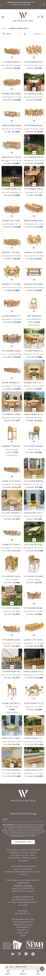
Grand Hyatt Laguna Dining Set (12, 738)
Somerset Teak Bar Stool (12, 446)
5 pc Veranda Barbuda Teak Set (34, 94)
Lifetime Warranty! (23, 922)
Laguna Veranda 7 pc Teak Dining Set (12, 316)
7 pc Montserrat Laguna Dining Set (34, 351)
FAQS (23, 935)
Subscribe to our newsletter (19, 2)
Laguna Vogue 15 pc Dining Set (34, 770)
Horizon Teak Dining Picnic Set (34, 284)
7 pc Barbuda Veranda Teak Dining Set (12, 414)
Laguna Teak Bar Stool (12, 703)
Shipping (23, 911)
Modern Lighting (23, 886)
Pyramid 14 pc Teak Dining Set (12, 221)
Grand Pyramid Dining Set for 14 (34, 221)
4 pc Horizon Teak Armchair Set (12, 576)
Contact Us (23, 930)
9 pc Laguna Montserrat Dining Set (34, 481)
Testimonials (23, 927)
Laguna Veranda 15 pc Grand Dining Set (12, 383)
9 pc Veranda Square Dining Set (12, 351)
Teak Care (23, 933)
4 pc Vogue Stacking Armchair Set (34, 576)
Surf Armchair (34, 316)
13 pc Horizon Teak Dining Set (34, 545)
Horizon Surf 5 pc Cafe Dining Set (34, 513)
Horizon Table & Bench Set (12, 126)
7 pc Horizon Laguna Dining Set (12, 640)
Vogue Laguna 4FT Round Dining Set (34, 414)
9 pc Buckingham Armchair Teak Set (34, 126)
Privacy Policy (31, 835)
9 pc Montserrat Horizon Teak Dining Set (12, 189)
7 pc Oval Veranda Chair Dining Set (12, 513)
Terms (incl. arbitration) (17, 835)
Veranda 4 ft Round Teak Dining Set (34, 252)
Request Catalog (23, 925)
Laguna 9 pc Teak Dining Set (12, 545)
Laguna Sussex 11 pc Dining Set (34, 738)
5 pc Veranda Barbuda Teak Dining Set (34, 608)
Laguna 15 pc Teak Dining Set (12, 481)
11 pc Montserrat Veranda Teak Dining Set (12, 62)
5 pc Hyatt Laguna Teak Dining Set (12, 608)
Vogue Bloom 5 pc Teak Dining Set (34, 703)
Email (5, 819)
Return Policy (23, 914)
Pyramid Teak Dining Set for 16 (12, 94)
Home (4, 28)
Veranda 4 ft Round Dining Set (12, 284)
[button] (1, 4)
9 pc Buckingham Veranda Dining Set (34, 62)
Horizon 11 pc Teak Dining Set (12, 252)
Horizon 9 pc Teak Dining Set (12, 157)
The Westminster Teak (23, 919)
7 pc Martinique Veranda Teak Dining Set (12, 672)
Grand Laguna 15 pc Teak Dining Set (34, 672)
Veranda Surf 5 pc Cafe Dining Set (34, 383)
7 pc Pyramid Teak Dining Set (34, 189)
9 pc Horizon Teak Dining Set (34, 157)
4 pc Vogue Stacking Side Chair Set (34, 446)
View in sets (34, 325)
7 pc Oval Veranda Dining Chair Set (12, 770)
